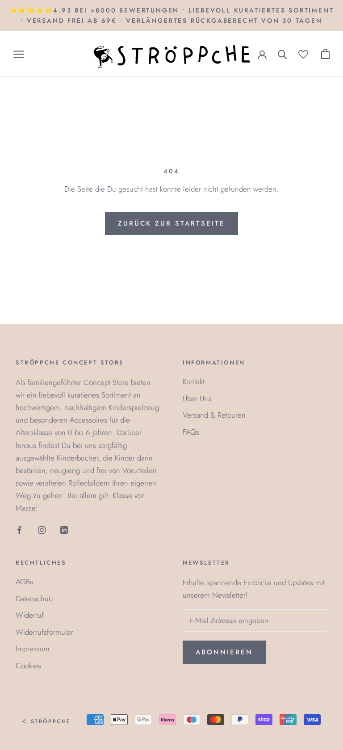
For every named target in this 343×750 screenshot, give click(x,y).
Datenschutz (35, 598)
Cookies (28, 665)
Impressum (33, 648)
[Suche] (282, 54)
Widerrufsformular (44, 632)
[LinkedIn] (64, 529)
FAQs (191, 432)
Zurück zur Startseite (171, 223)
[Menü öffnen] (18, 54)
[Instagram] (42, 529)
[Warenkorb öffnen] (325, 54)
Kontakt (194, 381)
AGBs (24, 581)
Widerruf (30, 615)
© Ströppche (46, 721)
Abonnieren (224, 652)
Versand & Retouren (214, 415)
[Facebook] (19, 529)
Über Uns (197, 398)
